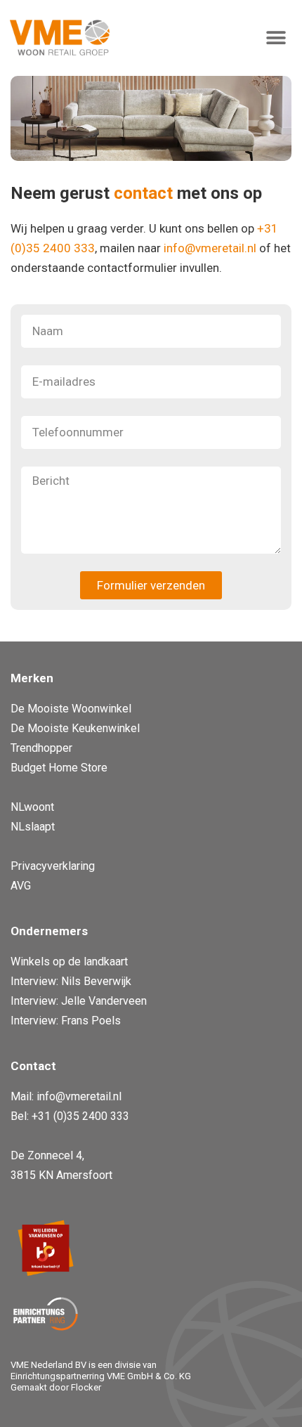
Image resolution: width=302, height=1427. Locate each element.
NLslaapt (33, 826)
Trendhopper (41, 748)
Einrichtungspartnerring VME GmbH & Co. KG (101, 1376)
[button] (275, 37)
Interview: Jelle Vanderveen (79, 1001)
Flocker (86, 1387)
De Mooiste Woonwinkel (71, 708)
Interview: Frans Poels (66, 1020)
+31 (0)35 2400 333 (80, 1116)
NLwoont (32, 807)
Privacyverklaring (53, 866)
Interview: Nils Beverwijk (71, 981)
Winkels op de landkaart (69, 961)
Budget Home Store (59, 767)
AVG (21, 885)
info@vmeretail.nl (210, 248)
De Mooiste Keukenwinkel (75, 728)
